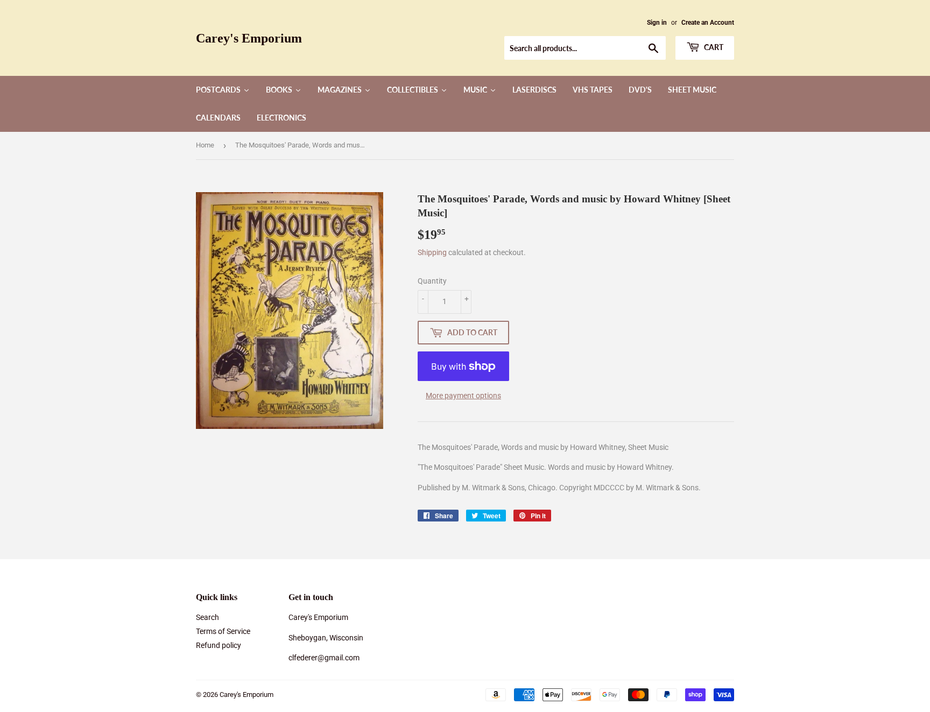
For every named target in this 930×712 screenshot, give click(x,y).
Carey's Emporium (249, 38)
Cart (712, 47)
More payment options (463, 395)
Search (207, 617)
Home (205, 145)
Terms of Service (223, 631)
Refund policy (218, 645)
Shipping (432, 252)
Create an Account (707, 22)
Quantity (432, 281)
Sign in (657, 22)
